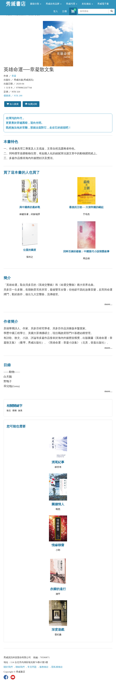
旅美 (20, 410)
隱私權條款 (57, 667)
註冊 (64, 11)
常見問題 (32, 667)
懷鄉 (14, 410)
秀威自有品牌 (53, 4)
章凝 (14, 76)
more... (108, 304)
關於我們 (8, 667)
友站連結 (86, 4)
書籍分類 (35, 4)
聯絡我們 (20, 667)
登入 (55, 11)
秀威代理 (71, 4)
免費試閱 (32, 104)
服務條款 (43, 667)
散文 (9, 410)
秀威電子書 (103, 4)
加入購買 (14, 104)
